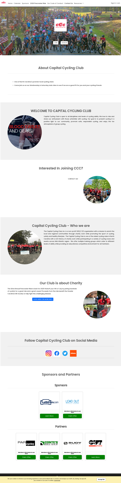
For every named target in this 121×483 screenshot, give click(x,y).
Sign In (113, 3)
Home (10, 3)
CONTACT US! (73, 179)
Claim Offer (72, 416)
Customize (57, 480)
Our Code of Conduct (55, 3)
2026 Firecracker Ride (38, 3)
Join (118, 3)
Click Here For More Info (42, 299)
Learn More (49, 416)
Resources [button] (78, 3)
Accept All (101, 479)
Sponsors (25, 3)
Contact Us (68, 3)
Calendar (17, 3)
